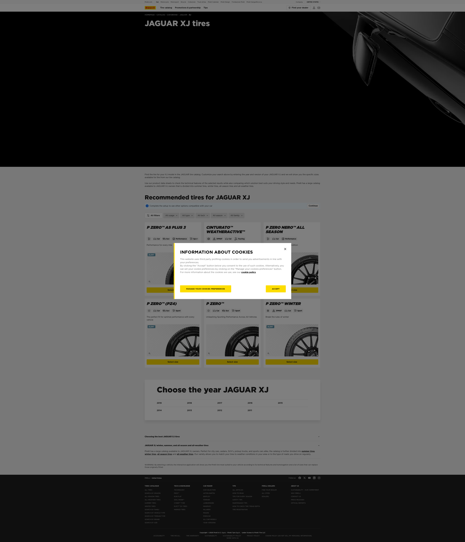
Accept (276, 289)
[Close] (285, 249)
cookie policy (248, 272)
